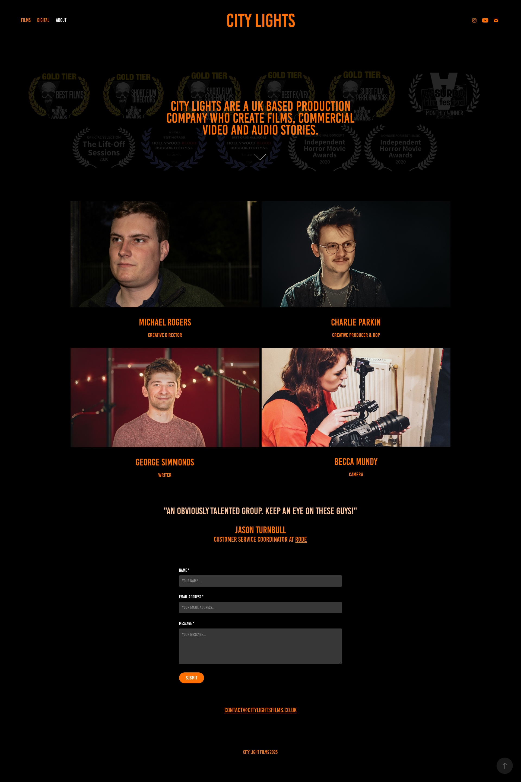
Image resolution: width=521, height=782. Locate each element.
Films (26, 20)
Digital (43, 20)
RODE (301, 539)
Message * (186, 623)
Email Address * (191, 597)
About (61, 20)
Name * (184, 570)
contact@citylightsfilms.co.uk (260, 710)
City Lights (260, 20)
